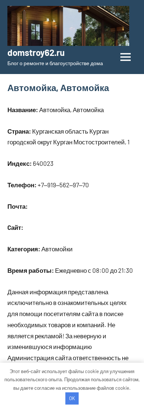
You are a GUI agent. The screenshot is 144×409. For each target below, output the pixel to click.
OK (72, 398)
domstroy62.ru (36, 52)
